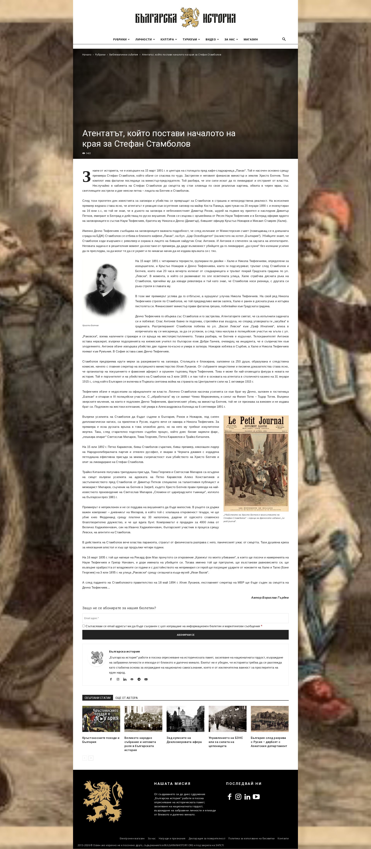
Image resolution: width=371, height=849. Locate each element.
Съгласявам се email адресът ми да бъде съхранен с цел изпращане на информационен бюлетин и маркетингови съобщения (173, 626)
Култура (167, 39)
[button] (284, 40)
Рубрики (120, 39)
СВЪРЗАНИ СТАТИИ (98, 697)
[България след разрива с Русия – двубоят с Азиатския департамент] (270, 719)
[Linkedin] (126, 679)
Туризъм (190, 39)
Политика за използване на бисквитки (251, 838)
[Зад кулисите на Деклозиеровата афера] (185, 719)
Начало (86, 54)
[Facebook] (112, 679)
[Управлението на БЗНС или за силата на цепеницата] (228, 719)
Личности (143, 39)
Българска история (124, 651)
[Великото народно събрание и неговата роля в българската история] (143, 719)
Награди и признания (172, 838)
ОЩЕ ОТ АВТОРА (126, 697)
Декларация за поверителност (207, 838)
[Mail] (133, 679)
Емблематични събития (123, 54)
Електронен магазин (132, 838)
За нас (230, 39)
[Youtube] (147, 679)
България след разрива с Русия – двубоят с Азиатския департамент (269, 742)
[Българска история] (185, 17)
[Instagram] (119, 679)
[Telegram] (140, 679)
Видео (211, 39)
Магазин (251, 39)
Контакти (283, 838)
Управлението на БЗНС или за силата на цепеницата (226, 742)
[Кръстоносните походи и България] (101, 719)
